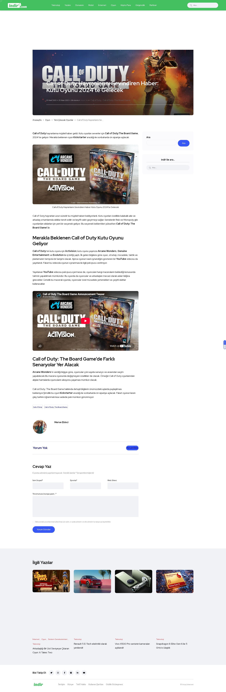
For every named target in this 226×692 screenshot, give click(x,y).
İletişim (61, 684)
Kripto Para (126, 5)
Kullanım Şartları (96, 684)
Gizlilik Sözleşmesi (114, 684)
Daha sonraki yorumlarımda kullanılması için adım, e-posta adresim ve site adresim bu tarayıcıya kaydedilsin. (73, 522)
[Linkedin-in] (77, 672)
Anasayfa (37, 120)
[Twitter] (51, 672)
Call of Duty (96, 100)
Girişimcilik (140, 5)
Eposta (73, 480)
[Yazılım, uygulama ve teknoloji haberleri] (17, 5)
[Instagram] (58, 672)
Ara (148, 137)
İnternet (102, 5)
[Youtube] (84, 672)
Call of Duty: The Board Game (116, 100)
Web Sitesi (112, 480)
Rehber (153, 5)
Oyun (113, 5)
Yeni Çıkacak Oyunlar (63, 120)
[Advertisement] (113, 30)
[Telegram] (71, 672)
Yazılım (68, 5)
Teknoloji (55, 5)
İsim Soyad (38, 480)
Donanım (79, 5)
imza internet (187, 684)
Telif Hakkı (81, 684)
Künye (71, 684)
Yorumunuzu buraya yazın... (44, 494)
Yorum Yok (84, 100)
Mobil (91, 5)
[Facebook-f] (64, 672)
